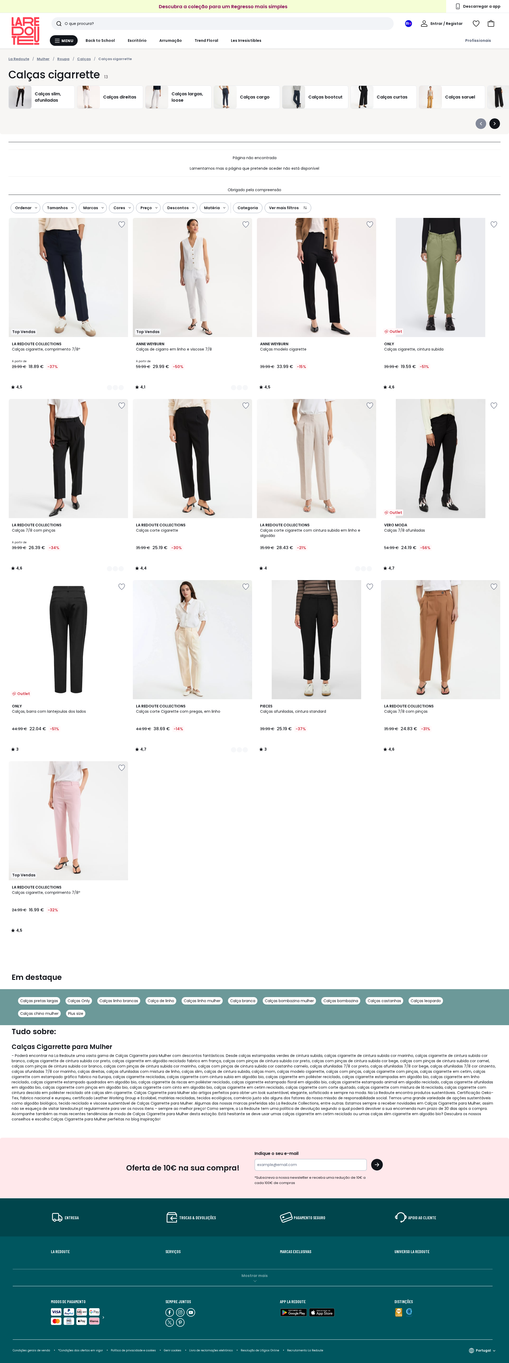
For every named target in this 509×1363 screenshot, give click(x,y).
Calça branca (242, 1000)
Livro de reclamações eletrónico (211, 1350)
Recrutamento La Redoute (305, 1350)
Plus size (75, 1013)
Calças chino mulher (39, 1013)
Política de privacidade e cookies (133, 1350)
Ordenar (23, 207)
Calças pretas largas (39, 1000)
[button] (491, 23)
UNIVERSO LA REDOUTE (411, 1251)
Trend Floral (206, 40)
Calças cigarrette (115, 58)
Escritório (137, 40)
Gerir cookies (172, 1350)
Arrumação (170, 40)
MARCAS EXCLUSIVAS (295, 1251)
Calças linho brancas (118, 1000)
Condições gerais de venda (31, 1350)
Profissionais (478, 40)
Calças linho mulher (202, 1000)
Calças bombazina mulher (289, 1000)
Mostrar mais (255, 1275)
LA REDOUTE (60, 1251)
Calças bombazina (340, 1000)
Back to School (100, 40)
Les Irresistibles (246, 40)
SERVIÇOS (173, 1251)
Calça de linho (161, 1000)
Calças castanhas (384, 1000)
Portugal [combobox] (483, 1350)
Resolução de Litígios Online (260, 1350)
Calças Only (79, 1000)
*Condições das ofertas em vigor (80, 1350)
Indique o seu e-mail (276, 1153)
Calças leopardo (426, 1000)
